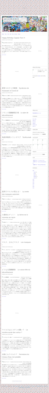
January (35, 177)
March (35, 174)
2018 (33, 183)
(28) (34, 123)
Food (10, 34)
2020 (33, 180)
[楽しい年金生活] (35, 71)
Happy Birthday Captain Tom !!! (14, 38)
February (35, 176)
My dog (15, 34)
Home (3, 34)
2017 (33, 185)
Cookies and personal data (22, 387)
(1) (34, 126)
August (35, 172)
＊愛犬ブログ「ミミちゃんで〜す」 (39, 160)
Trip (12, 34)
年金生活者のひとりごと (37, 113)
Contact (19, 34)
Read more (4, 54)
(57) (34, 121)
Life (8, 34)
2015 (33, 187)
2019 (33, 182)
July (34, 173)
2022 (33, 170)
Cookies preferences (28, 387)
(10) (35, 124)
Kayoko (39, 75)
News (6, 34)
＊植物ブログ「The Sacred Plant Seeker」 (39, 164)
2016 (33, 186)
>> (20, 381)
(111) (34, 120)
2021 (33, 179)
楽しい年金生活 (11, 19)
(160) (34, 119)
